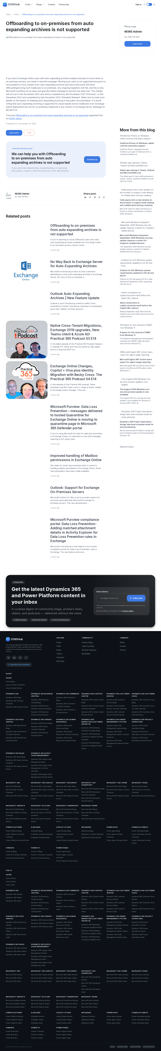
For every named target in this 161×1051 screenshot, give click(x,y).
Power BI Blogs (11, 851)
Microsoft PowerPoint (67, 806)
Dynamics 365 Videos (14, 897)
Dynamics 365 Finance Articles (42, 920)
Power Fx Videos (37, 1034)
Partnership (64, 4)
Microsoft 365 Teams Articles (117, 975)
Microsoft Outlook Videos (40, 1004)
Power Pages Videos (64, 1034)
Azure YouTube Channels (15, 685)
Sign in (138, 4)
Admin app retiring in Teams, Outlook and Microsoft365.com (137, 171)
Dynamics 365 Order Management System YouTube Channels (118, 734)
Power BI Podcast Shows (15, 858)
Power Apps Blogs (113, 831)
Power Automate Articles (141, 1016)
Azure (9, 678)
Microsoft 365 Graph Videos (66, 978)
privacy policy (127, 611)
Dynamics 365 (12, 694)
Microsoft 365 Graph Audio (66, 981)
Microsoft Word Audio (89, 1007)
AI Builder (35, 827)
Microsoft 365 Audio (13, 981)
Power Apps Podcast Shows (117, 840)
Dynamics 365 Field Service (15, 720)
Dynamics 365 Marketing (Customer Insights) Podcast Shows (91, 745)
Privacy (123, 650)
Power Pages (62, 848)
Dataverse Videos (88, 1020)
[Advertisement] (56, 58)
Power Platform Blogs (14, 831)
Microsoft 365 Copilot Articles (42, 975)
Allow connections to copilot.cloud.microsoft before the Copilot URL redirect (136, 305)
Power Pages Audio (63, 1038)
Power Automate (140, 827)
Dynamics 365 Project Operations (142, 720)
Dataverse (86, 827)
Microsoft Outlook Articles (40, 1000)
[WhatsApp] (104, 197)
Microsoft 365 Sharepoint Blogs (93, 789)
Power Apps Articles (114, 1016)
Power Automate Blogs (140, 831)
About (122, 642)
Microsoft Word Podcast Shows (93, 819)
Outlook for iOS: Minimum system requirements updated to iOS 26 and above (137, 273)
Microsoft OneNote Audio (15, 1007)
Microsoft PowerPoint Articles (67, 1000)
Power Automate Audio (140, 1023)
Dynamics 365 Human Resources (66, 720)
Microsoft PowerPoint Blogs (66, 809)
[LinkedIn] (85, 197)
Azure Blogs (10, 681)
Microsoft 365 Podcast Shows (17, 796)
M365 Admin (15, 118)
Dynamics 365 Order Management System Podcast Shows (118, 743)
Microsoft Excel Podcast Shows (143, 796)
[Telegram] (94, 197)
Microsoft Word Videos (89, 1004)
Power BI (10, 848)
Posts (27, 4)
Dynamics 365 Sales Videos (16, 951)
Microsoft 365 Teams (117, 783)
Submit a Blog (87, 642)
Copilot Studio (63, 827)
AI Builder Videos (37, 1020)
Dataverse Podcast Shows (91, 837)
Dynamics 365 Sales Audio (16, 954)
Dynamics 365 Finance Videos (42, 923)
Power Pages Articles (64, 1031)
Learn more (14, 133)
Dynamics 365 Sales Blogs (15, 757)
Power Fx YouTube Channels (41, 855)
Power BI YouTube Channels (16, 855)
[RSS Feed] (26, 657)
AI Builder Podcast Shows (40, 837)
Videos (59, 654)
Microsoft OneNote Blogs (15, 809)
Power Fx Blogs (36, 851)
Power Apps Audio (113, 1023)
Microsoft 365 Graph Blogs (66, 786)
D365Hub (14, 4)
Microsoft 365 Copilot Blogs (41, 786)
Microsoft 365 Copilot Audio (41, 981)
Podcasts (60, 657)
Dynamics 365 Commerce (67, 694)
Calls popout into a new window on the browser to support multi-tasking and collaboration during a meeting (137, 202)
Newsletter (86, 654)
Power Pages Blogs (63, 851)
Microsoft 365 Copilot (42, 783)
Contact (51, 4)
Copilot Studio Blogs (63, 831)
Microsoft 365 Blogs (13, 786)
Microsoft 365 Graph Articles (67, 975)
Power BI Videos (12, 1034)
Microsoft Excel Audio (140, 981)
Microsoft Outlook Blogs (40, 809)
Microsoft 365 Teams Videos (117, 978)
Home (8, 14)
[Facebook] (90, 197)
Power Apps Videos (114, 1020)
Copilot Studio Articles (64, 1016)
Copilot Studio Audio (63, 1023)
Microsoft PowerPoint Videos (67, 1004)
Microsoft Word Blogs (89, 809)
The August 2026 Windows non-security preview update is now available (135, 392)
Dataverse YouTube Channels (92, 834)
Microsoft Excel (140, 783)
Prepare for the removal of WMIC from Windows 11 (135, 333)
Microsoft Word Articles (90, 1000)
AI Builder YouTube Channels (42, 834)
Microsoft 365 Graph (66, 783)
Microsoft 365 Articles (14, 975)
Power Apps (112, 827)
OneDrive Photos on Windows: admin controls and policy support (137, 144)
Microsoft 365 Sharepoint (88, 784)
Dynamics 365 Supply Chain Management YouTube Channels (41, 768)
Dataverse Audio (87, 1023)
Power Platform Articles (14, 1016)
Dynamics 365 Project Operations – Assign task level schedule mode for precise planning (137, 424)
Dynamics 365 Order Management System (116, 720)
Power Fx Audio (37, 1038)
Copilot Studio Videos (64, 1020)
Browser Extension (89, 650)
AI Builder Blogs (37, 831)
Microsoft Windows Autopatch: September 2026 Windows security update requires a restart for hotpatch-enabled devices (136, 239)
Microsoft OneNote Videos (15, 1004)
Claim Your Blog (88, 646)
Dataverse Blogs (87, 831)
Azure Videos (11, 881)
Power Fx (35, 848)
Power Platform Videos (14, 1020)
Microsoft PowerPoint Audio (66, 1007)
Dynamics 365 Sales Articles (16, 948)
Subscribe (137, 598)
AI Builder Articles (37, 1016)
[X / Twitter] (8, 657)
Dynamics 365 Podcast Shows (17, 707)
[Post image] (26, 237)
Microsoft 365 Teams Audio (117, 981)
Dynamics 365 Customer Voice (143, 695)
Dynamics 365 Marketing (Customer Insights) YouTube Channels (92, 736)
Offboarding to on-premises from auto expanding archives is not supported (52, 115)
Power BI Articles (12, 1031)
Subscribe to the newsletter (20, 664)
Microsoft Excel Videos (140, 978)
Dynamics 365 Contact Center (92, 695)
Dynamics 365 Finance (41, 719)
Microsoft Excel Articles (140, 975)
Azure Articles (11, 878)
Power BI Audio (11, 1038)
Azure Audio (10, 885)
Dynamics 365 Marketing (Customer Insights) (92, 721)
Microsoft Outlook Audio (40, 1007)
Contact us (92, 159)
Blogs (39, 4)
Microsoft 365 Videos (14, 978)
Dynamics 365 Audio (13, 901)
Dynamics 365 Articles (14, 894)
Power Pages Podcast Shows (67, 861)
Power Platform (14, 827)
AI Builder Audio (37, 1023)
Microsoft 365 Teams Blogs (117, 786)
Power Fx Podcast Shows (40, 858)
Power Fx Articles (37, 1031)
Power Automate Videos (141, 1020)
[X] (99, 197)
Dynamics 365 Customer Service (118, 695)
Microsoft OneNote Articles (16, 1000)
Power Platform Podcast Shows (17, 840)
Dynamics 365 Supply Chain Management (41, 754)
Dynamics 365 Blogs (13, 697)
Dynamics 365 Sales (15, 753)
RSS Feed (60, 661)
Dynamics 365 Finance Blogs (41, 723)
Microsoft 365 (13, 783)
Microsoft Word (89, 806)
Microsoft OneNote (15, 806)
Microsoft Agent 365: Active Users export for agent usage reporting (136, 360)
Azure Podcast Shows (14, 688)
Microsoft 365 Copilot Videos (42, 978)
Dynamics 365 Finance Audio (42, 926)
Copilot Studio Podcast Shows (67, 840)
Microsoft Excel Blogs (140, 786)
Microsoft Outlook (40, 806)
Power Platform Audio (14, 1023)
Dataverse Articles (88, 1016)
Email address (102, 592)
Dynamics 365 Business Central (42, 695)
